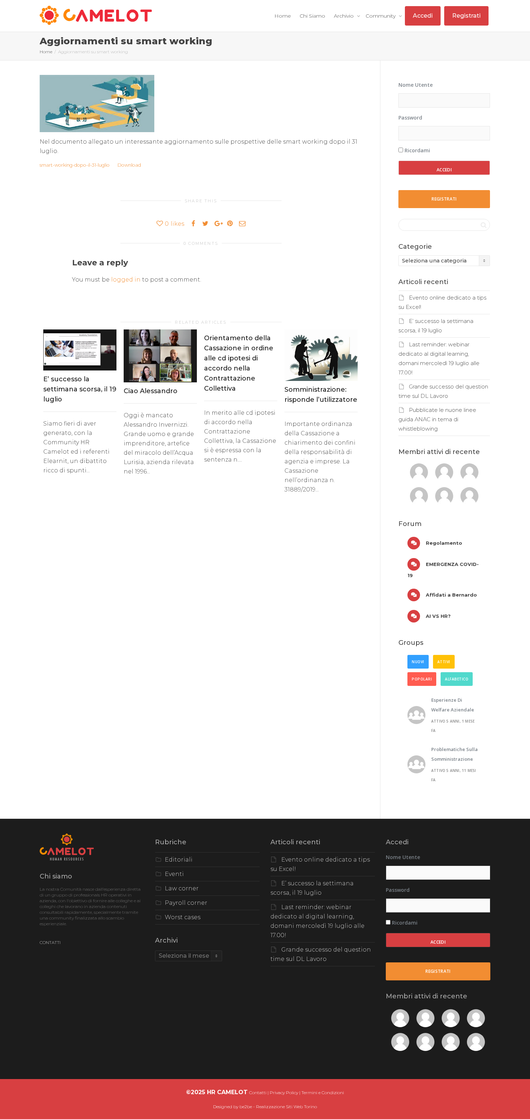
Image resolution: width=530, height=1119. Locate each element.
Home (282, 16)
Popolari (422, 679)
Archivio (344, 16)
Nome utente (415, 84)
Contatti (257, 1092)
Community (381, 16)
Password (410, 117)
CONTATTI (50, 942)
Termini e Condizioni (322, 1092)
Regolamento (443, 543)
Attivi (443, 661)
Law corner (182, 888)
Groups (410, 643)
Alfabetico (456, 679)
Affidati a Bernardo (450, 595)
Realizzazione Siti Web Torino (286, 1106)
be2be (245, 1106)
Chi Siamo (312, 16)
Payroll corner (186, 902)
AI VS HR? (437, 616)
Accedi (423, 15)
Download (129, 165)
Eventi (174, 874)
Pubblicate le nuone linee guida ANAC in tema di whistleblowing (437, 419)
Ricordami (416, 150)
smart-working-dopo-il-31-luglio (75, 165)
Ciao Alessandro (150, 391)
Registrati (466, 15)
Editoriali (179, 859)
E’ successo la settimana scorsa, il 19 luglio (79, 389)
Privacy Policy (284, 1092)
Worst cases (182, 917)
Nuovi (418, 661)
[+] (79, 349)
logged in (126, 279)
